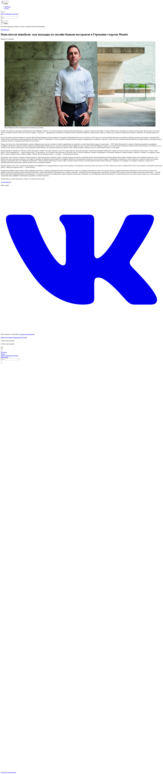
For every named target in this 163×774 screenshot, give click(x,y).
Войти (3, 14)
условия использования (26, 334)
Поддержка (9, 337)
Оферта (3, 337)
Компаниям (17, 337)
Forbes (3, 30)
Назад (5, 3)
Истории (24, 337)
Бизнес (7, 30)
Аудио (7, 8)
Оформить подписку (12, 14)
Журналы (8, 7)
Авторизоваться (6, 182)
